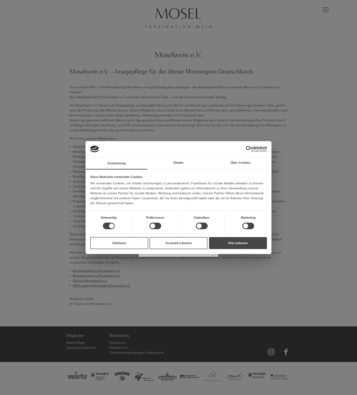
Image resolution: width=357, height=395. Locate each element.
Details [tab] (179, 162)
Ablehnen (119, 243)
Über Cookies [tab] (240, 162)
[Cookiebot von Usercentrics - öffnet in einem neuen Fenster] (249, 149)
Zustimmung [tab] (116, 163)
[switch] (155, 226)
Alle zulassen (238, 243)
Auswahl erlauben (178, 243)
